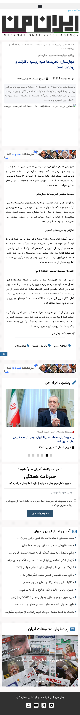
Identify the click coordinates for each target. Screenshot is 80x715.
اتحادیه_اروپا (61, 346)
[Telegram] (51, 705)
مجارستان (20, 346)
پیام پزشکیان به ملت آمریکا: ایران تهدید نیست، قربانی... (42, 553)
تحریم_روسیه (39, 346)
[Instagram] (28, 705)
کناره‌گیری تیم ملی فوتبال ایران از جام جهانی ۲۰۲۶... (44, 567)
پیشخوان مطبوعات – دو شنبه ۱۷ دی (40, 660)
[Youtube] (36, 705)
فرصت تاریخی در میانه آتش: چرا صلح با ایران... (47, 545)
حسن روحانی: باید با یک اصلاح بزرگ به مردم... (47, 590)
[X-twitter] (43, 705)
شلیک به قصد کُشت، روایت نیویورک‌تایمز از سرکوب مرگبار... (40, 612)
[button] (40, 6)
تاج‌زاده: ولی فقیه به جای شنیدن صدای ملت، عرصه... (43, 605)
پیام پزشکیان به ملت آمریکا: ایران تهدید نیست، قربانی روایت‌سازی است (43, 439)
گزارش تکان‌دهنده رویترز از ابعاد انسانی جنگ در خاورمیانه (41, 560)
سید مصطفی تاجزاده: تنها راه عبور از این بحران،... (46, 538)
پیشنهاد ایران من (57, 383)
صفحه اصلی (68, 45)
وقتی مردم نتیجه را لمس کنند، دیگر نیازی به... (47, 575)
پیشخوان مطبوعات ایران (48, 629)
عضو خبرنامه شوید (40, 513)
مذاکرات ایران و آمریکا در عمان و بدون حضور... (47, 582)
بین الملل (55, 45)
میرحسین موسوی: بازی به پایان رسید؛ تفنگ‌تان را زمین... (41, 597)
